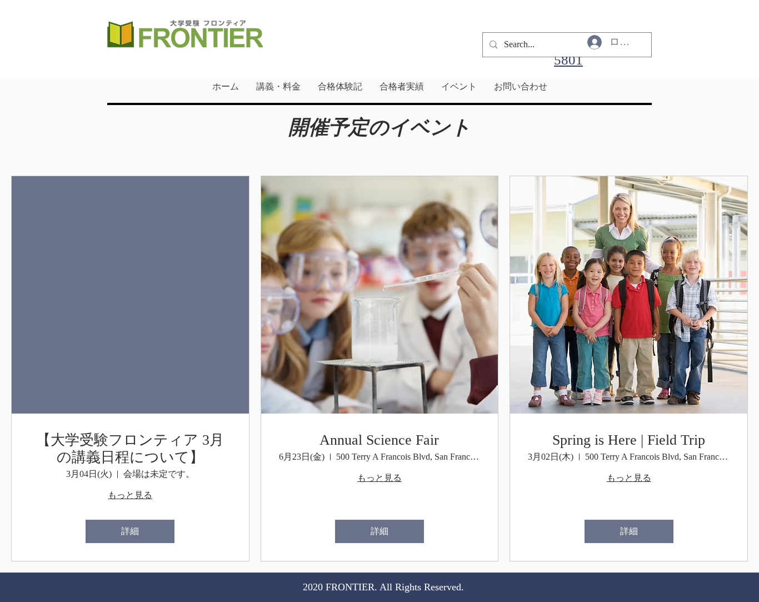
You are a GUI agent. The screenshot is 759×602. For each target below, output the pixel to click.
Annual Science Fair (379, 440)
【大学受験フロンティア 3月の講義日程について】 (130, 448)
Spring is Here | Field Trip (628, 440)
